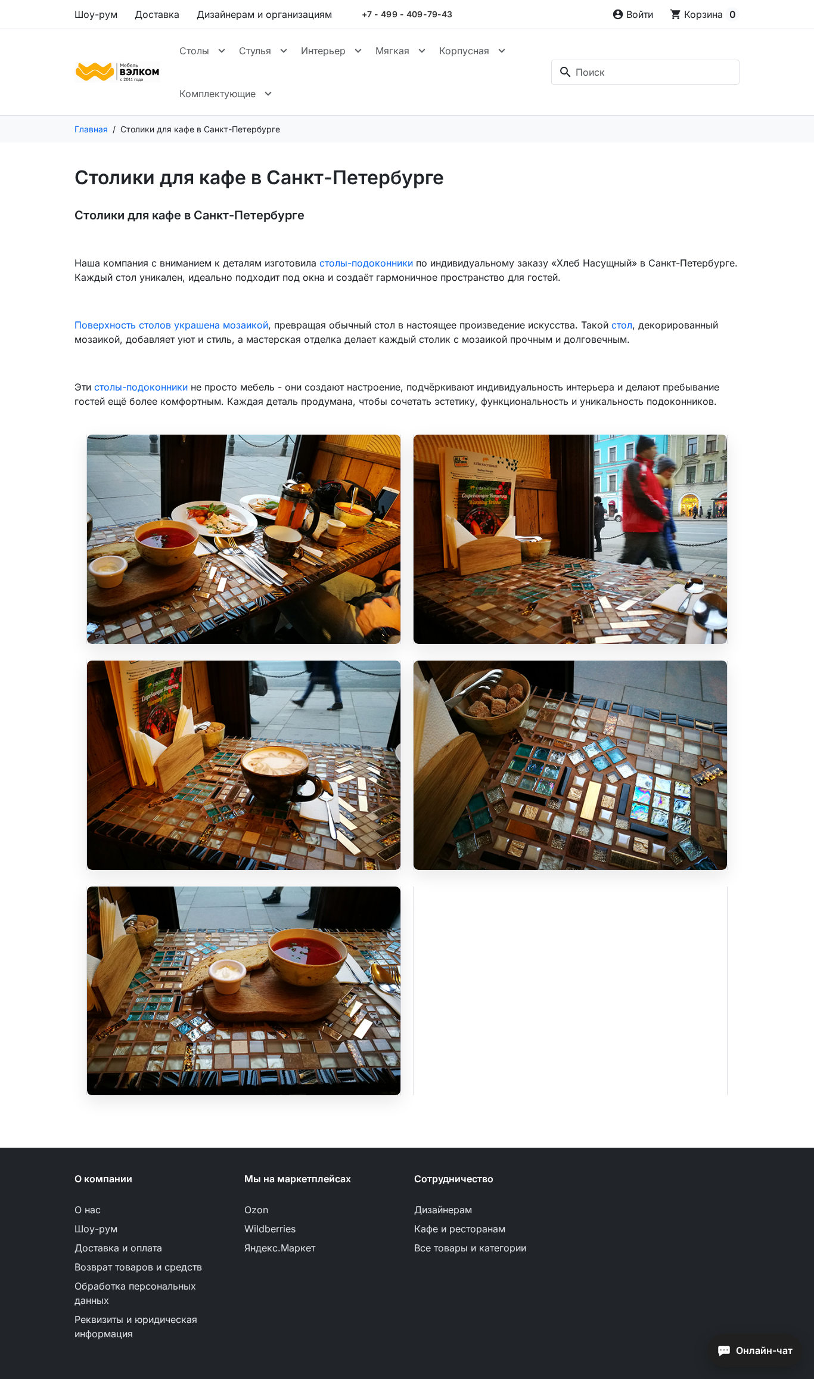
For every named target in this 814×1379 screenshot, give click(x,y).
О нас (87, 1210)
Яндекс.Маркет (279, 1248)
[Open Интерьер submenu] (358, 51)
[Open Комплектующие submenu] (268, 94)
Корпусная (464, 51)
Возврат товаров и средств (138, 1267)
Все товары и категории (470, 1248)
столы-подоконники (366, 263)
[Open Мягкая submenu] (422, 51)
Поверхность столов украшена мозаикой (171, 325)
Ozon (256, 1210)
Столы (194, 51)
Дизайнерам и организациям (264, 14)
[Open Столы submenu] (221, 51)
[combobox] (645, 72)
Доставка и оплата (118, 1248)
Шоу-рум (95, 14)
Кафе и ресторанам (459, 1229)
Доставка (157, 14)
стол (621, 325)
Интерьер (323, 51)
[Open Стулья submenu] (283, 51)
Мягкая (392, 51)
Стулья (255, 51)
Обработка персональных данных (135, 1293)
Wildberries (270, 1229)
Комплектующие (217, 94)
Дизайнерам (443, 1210)
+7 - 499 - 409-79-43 (407, 14)
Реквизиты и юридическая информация (135, 1326)
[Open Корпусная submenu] (501, 51)
